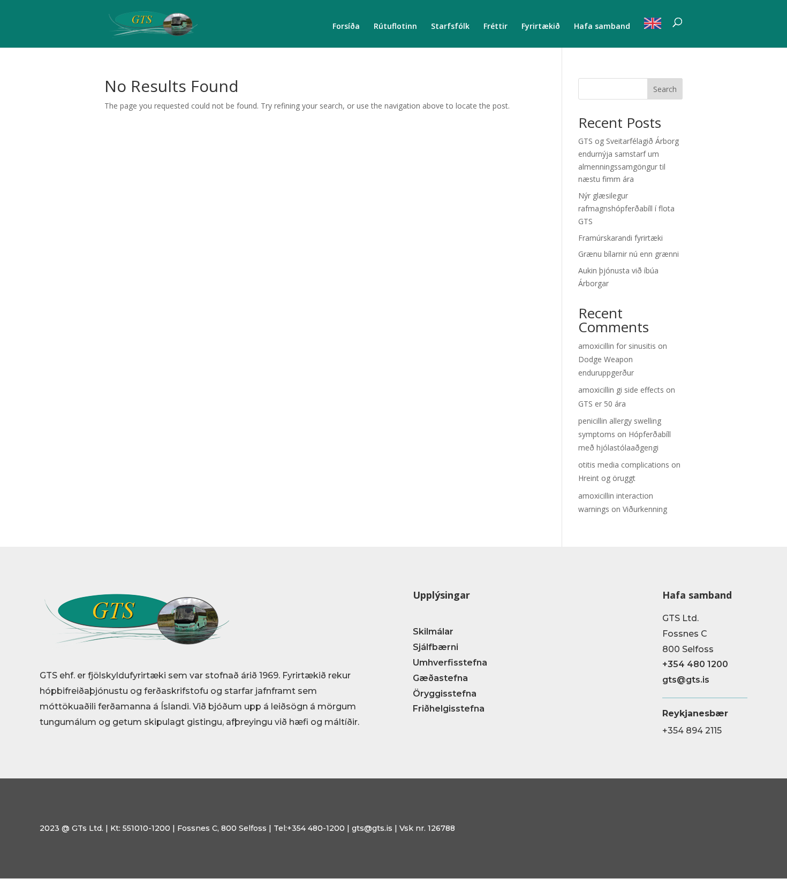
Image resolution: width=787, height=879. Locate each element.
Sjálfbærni (435, 647)
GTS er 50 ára (602, 404)
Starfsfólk (450, 26)
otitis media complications (623, 465)
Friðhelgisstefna (449, 709)
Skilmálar (433, 631)
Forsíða (346, 26)
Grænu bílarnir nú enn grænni (628, 254)
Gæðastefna (440, 678)
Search (665, 89)
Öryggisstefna (444, 694)
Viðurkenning (645, 509)
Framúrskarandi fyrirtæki (620, 238)
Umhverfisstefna (450, 663)
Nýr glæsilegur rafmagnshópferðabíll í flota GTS (626, 208)
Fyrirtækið (540, 26)
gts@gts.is (685, 680)
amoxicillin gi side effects (621, 390)
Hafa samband (602, 26)
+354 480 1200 (695, 664)
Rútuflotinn (395, 26)
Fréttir (495, 26)
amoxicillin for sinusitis (617, 346)
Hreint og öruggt (606, 478)
